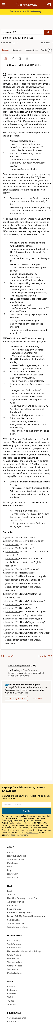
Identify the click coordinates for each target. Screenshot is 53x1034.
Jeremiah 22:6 (12, 544)
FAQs (9, 890)
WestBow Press (14, 965)
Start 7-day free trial (16, 698)
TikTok (10, 997)
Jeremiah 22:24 (12, 629)
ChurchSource (14, 947)
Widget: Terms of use (17, 927)
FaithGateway (13, 940)
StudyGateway (14, 944)
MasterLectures (15, 973)
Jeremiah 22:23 (12, 625)
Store (9, 866)
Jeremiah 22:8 (12, 569)
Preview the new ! (26, 11)
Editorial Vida (13, 958)
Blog (9, 870)
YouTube (11, 1004)
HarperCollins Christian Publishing (24, 951)
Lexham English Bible (19, 665)
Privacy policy (14, 909)
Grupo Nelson (14, 954)
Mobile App (12, 863)
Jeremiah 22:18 (12, 608)
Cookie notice (13, 919)
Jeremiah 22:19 (12, 611)
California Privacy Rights (20, 912)
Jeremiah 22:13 (12, 572)
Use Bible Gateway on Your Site (22, 898)
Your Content (46, 50)
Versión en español (16, 1017)
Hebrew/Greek (31, 50)
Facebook (12, 986)
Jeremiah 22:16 (12, 593)
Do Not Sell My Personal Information (26, 916)
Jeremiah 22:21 (12, 622)
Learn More (37, 698)
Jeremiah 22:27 (12, 632)
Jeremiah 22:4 (12, 537)
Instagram (12, 990)
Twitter (10, 1000)
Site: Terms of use (15, 923)
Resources (16, 50)
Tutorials (11, 894)
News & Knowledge (16, 855)
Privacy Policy (33, 832)
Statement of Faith (16, 859)
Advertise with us (15, 901)
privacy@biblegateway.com (16, 835)
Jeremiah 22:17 (12, 604)
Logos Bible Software (26, 670)
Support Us (12, 877)
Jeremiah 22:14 (12, 576)
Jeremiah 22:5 (12, 540)
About (10, 852)
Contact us (12, 905)
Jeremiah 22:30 (12, 636)
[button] (49, 4)
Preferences (13, 1021)
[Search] (48, 32)
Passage (5, 50)
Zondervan (12, 969)
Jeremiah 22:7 (12, 551)
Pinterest (11, 993)
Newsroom (12, 873)
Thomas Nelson (14, 962)
